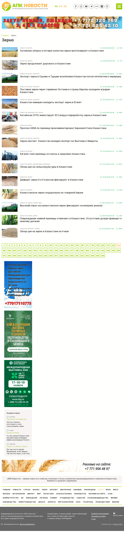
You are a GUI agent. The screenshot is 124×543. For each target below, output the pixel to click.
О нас (93, 519)
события (81, 498)
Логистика (48, 494)
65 (97, 255)
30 (35, 250)
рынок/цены (90, 490)
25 (9, 250)
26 (14, 250)
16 (82, 245)
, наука (29, 216)
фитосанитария (65, 502)
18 (92, 245)
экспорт (54, 490)
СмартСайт (117, 524)
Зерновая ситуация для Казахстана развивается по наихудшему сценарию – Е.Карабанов (18, 419)
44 (108, 250)
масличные (65, 490)
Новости (23, 48)
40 (87, 250)
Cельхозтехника (64, 494)
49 (14, 255)
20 (102, 245)
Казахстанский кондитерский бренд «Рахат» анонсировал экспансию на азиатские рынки (17, 433)
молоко (6, 494)
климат (53, 498)
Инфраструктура (11, 498)
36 (66, 250)
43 (103, 250)
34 (56, 250)
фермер (114, 498)
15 (77, 245)
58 (61, 255)
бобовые (78, 490)
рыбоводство (9, 502)
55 (45, 255)
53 (35, 255)
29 (30, 250)
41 (92, 250)
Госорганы (88, 502)
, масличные (37, 164)
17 (87, 245)
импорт (31, 494)
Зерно (101, 490)
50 (19, 255)
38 (77, 250)
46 (118, 250)
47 (4, 255)
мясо (115, 490)
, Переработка (32, 112)
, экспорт (36, 74)
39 (82, 250)
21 (108, 245)
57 (56, 255)
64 (92, 255)
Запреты (52, 502)
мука (108, 490)
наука (44, 490)
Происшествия (103, 502)
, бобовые (46, 164)
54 (40, 255)
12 (61, 245)
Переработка (80, 494)
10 (51, 245)
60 (71, 255)
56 (50, 255)
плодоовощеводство (97, 498)
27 (19, 250)
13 (66, 245)
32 (45, 250)
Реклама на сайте (97, 494)
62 (82, 255)
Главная (6, 490)
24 (4, 250)
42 (97, 250)
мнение (115, 502)
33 (51, 250)
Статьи (26, 490)
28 (24, 250)
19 (98, 245)
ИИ (22, 498)
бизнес (36, 490)
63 (87, 255)
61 (77, 255)
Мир (39, 494)
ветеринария (19, 494)
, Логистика (37, 203)
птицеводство (67, 498)
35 (61, 250)
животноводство (27, 502)
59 (66, 255)
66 (102, 255)
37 (71, 250)
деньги (41, 502)
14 (72, 245)
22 (113, 245)
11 (56, 245)
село (78, 502)
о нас (110, 494)
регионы (44, 498)
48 (9, 255)
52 (30, 255)
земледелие (31, 498)
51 (25, 255)
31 (40, 250)
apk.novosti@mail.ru (27, 524)
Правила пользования (100, 514)
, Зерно (29, 48)
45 (113, 250)
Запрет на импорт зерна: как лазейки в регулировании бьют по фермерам (17, 446)
